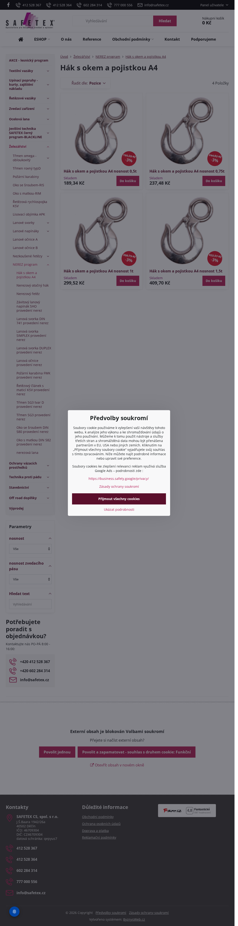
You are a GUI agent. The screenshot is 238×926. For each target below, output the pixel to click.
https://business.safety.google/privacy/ (119, 478)
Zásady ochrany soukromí (119, 486)
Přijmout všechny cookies (119, 499)
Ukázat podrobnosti (119, 509)
